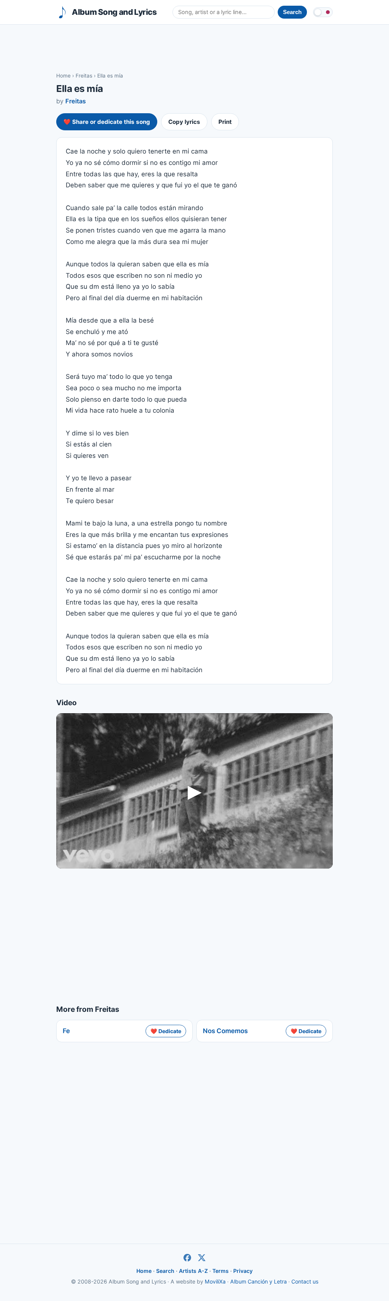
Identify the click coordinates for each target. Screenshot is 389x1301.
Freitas (84, 76)
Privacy (243, 1271)
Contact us (304, 1281)
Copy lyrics (184, 121)
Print (225, 121)
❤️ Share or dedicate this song (106, 121)
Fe (66, 1031)
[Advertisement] (194, 48)
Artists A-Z (193, 1271)
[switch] (323, 12)
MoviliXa (215, 1281)
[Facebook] (187, 1257)
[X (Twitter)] (202, 1257)
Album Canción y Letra (258, 1281)
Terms (220, 1271)
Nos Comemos (225, 1031)
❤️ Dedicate (165, 1031)
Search (165, 1271)
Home (63, 76)
